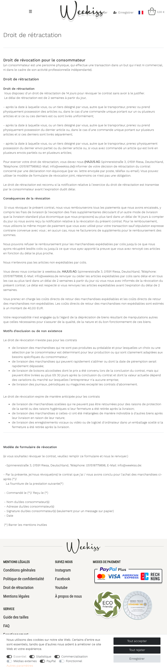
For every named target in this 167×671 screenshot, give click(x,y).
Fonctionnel (74, 661)
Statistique (43, 656)
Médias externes (25, 661)
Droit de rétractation (18, 587)
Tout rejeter (137, 650)
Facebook (62, 579)
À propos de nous (68, 596)
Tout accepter (137, 641)
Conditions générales (19, 570)
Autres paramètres (20, 665)
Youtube (61, 587)
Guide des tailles (15, 617)
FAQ (6, 626)
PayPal (51, 661)
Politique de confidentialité (23, 579)
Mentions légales (16, 596)
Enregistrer (137, 658)
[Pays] (141, 11)
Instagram (63, 570)
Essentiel (19, 656)
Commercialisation (74, 656)
